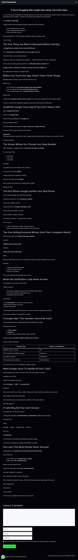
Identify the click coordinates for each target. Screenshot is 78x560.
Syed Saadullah (9, 2)
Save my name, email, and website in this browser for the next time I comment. (30, 541)
